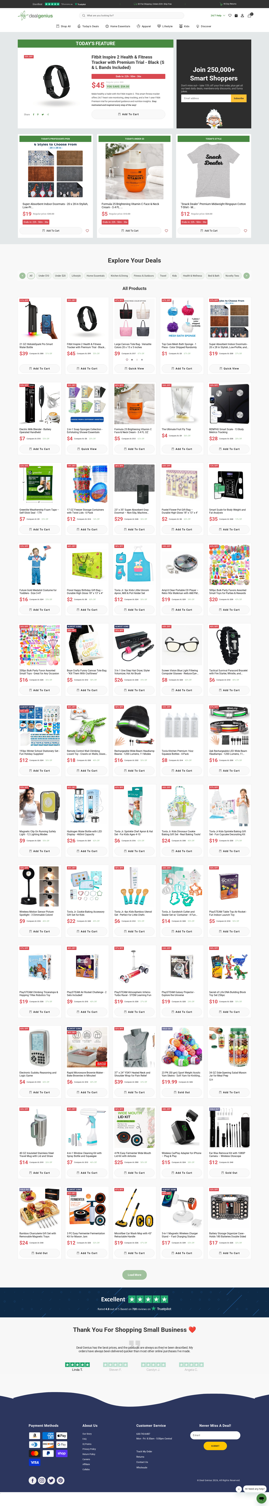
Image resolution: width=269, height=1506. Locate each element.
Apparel (146, 26)
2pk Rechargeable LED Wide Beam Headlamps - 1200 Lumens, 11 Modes (228, 752)
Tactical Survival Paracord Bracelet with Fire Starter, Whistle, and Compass (228, 672)
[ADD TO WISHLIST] (87, 231)
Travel (163, 275)
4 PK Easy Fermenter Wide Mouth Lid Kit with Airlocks (132, 1155)
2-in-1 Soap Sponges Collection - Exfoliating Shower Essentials (84, 431)
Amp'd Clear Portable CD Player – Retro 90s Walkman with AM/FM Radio (180, 592)
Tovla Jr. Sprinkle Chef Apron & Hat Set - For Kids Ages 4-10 (133, 833)
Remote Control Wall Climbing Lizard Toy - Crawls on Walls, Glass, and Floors (86, 752)
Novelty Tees (232, 275)
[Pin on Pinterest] (38, 114)
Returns (140, 1456)
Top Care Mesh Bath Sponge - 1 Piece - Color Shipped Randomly (179, 346)
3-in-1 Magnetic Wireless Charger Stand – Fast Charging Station (180, 1235)
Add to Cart (52, 230)
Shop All (66, 26)
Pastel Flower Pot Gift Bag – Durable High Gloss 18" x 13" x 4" (180, 511)
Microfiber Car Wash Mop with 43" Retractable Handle (133, 1235)
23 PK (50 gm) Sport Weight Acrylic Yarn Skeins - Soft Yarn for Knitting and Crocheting (181, 1074)
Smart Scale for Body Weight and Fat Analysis (227, 511)
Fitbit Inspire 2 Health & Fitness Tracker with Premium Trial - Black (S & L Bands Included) (128, 62)
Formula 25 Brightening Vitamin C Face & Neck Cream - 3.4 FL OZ (133, 431)
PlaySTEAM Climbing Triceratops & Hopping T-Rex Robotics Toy (38, 994)
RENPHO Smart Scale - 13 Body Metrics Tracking (226, 431)
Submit (215, 1446)
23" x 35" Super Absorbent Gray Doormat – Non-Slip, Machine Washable (131, 511)
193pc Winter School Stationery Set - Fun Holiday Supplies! (39, 752)
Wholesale (141, 1467)
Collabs (86, 1469)
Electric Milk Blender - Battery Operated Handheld (35, 431)
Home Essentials (120, 26)
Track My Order (144, 1451)
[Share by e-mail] (48, 115)
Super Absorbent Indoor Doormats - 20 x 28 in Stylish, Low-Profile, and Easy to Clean (228, 346)
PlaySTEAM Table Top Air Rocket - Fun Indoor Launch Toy (228, 913)
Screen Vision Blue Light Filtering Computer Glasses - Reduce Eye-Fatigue (180, 672)
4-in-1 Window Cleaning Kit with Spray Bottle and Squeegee (84, 1155)
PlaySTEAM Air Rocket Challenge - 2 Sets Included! (86, 994)
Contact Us (142, 1462)
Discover (206, 26)
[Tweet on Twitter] (42, 114)
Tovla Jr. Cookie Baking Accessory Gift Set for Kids (85, 913)
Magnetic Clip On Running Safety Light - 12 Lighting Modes (37, 833)
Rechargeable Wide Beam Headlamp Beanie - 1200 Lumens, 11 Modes (134, 752)
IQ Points (87, 1444)
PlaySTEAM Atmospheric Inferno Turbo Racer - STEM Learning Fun (132, 994)
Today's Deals (90, 26)
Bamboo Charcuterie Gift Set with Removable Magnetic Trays (37, 1235)
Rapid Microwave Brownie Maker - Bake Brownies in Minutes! (85, 1074)
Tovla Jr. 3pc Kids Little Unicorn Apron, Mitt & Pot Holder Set (131, 592)
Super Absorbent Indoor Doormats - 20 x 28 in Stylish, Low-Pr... (55, 205)
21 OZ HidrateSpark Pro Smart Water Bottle (36, 346)
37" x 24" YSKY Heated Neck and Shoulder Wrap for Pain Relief (132, 1074)
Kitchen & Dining (119, 275)
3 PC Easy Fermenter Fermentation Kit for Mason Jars (86, 1235)
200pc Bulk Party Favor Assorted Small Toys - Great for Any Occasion (39, 672)
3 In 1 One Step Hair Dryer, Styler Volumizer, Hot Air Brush (132, 672)
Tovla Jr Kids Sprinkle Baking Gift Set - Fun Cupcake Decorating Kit (227, 833)
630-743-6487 (143, 1434)
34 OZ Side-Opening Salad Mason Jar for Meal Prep (227, 1074)
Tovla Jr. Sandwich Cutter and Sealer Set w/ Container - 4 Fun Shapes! (179, 913)
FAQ (85, 1439)
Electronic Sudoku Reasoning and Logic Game (37, 1074)
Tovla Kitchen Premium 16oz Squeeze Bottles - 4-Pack (177, 752)
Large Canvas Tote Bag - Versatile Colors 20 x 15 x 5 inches (132, 346)
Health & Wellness (192, 275)
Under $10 (44, 275)
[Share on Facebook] (33, 114)
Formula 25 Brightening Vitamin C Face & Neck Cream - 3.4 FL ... (130, 205)
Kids (186, 26)
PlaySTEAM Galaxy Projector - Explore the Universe (178, 994)
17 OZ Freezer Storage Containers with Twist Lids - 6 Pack (85, 511)
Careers (86, 1459)
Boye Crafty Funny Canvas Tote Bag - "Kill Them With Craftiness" (86, 672)
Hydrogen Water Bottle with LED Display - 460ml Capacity (84, 833)
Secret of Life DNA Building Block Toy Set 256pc (227, 994)
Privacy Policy (89, 1449)
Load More (134, 1274)
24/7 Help (216, 16)
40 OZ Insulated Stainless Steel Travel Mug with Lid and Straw (36, 1155)
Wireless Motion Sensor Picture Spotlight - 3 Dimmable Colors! (36, 913)
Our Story (87, 1434)
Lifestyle (167, 26)
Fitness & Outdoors (144, 275)
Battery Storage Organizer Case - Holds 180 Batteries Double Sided (227, 1235)
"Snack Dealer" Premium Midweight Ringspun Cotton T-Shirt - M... (213, 205)
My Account (242, 15)
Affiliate (86, 1464)
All (31, 275)
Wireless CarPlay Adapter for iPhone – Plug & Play (181, 1155)
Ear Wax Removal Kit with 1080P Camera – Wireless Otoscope (227, 1155)
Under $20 (60, 275)
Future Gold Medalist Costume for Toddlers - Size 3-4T (38, 592)
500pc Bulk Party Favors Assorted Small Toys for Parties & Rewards (227, 592)
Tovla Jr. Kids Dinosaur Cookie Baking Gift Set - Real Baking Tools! (181, 833)
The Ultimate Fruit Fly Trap (176, 429)
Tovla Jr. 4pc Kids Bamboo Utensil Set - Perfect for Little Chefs (133, 913)
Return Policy (89, 1454)
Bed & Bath (213, 275)
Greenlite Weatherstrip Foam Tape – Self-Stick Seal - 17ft (39, 511)
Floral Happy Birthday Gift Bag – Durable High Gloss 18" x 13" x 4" (85, 592)
